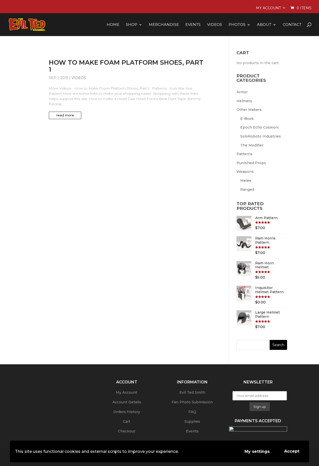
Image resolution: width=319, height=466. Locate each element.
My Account (268, 8)
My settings (257, 451)
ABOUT (264, 25)
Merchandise (164, 25)
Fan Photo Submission (192, 402)
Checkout (126, 431)
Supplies (192, 421)
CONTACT (292, 25)
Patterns (244, 154)
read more (65, 115)
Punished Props (251, 163)
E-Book (247, 118)
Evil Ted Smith (192, 392)
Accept (291, 451)
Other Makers (249, 109)
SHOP (131, 25)
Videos (79, 78)
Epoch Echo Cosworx (259, 127)
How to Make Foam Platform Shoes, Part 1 (126, 66)
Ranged (247, 189)
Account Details (126, 402)
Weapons (245, 171)
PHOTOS (237, 25)
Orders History (126, 412)
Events (192, 431)
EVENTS (193, 25)
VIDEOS (214, 25)
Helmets (244, 101)
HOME (113, 25)
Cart (126, 421)
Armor (242, 92)
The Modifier (251, 145)
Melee (245, 180)
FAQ (192, 412)
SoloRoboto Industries (260, 136)
